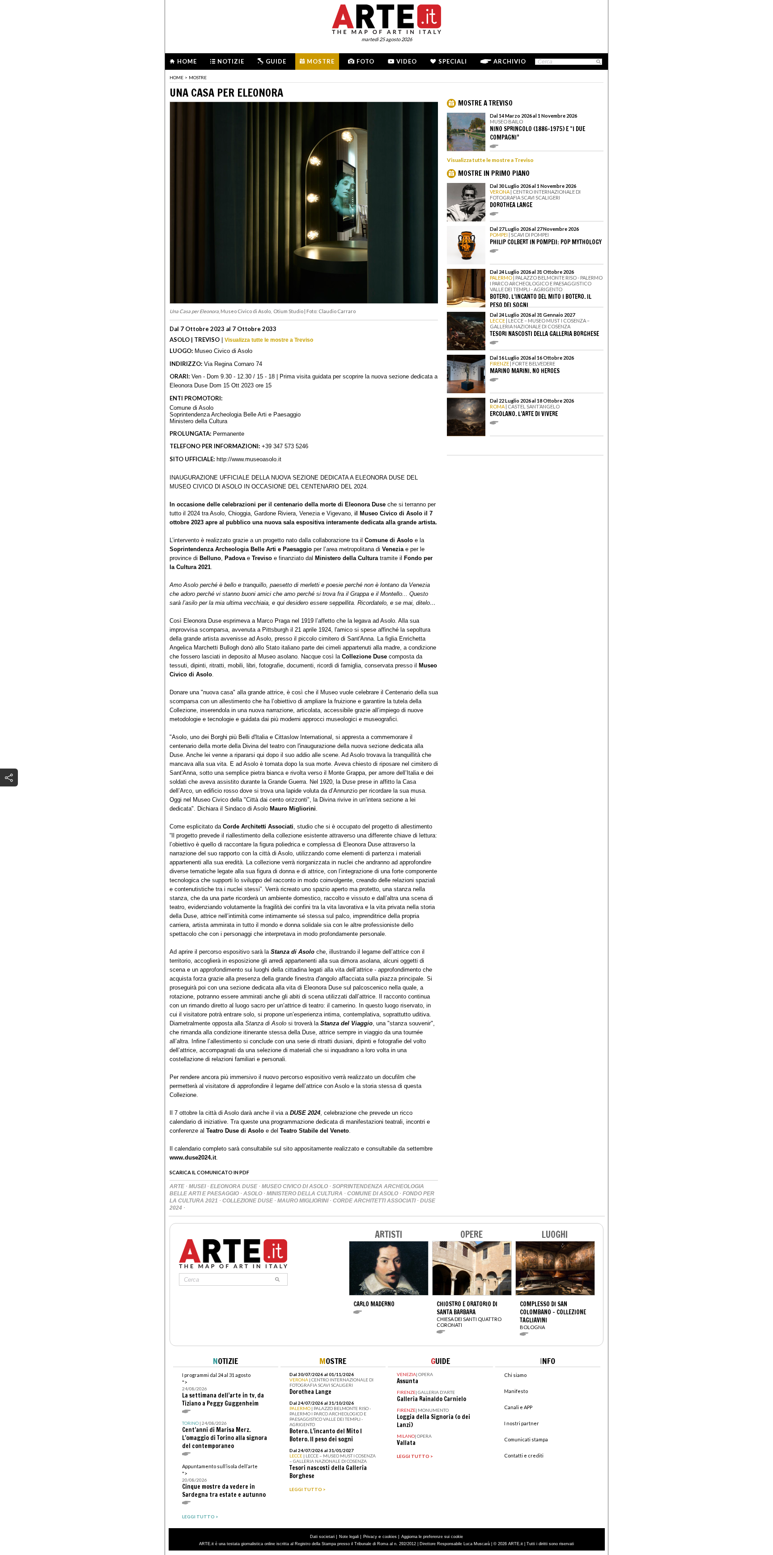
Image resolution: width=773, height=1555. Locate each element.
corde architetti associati (375, 1201)
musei (198, 1186)
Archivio (509, 61)
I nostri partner (521, 1423)
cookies (389, 1536)
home (176, 77)
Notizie (230, 61)
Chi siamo (515, 1375)
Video (406, 61)
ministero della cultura (305, 1193)
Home (187, 61)
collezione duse (248, 1201)
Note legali (349, 1536)
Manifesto (516, 1391)
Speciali (452, 61)
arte (178, 1186)
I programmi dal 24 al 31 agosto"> (223, 1389)
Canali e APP (518, 1407)
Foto (365, 61)
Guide (276, 61)
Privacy (370, 1536)
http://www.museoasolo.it (249, 459)
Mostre (321, 61)
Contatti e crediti (524, 1455)
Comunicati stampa (526, 1439)
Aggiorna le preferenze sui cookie (432, 1536)
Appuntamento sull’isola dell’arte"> (224, 1481)
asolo (253, 1193)
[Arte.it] (386, 18)
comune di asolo (373, 1193)
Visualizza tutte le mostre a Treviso (269, 340)
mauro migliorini (303, 1201)
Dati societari (322, 1536)
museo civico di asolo (295, 1186)
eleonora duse (234, 1186)
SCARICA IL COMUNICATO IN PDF (209, 1172)
